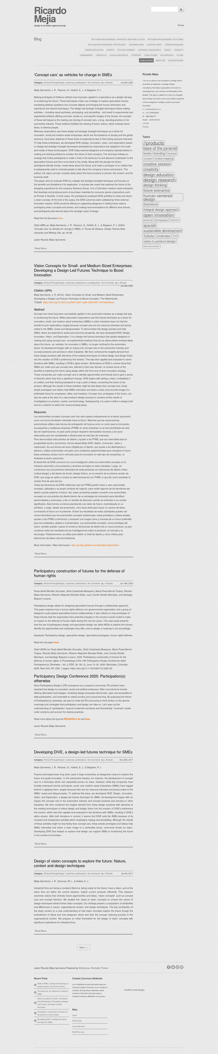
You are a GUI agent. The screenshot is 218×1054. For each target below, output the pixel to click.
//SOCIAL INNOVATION (118, 55)
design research (159, 179)
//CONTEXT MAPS (154, 44)
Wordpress (84, 968)
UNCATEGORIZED (175, 60)
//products (153, 142)
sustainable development (162, 230)
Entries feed (77, 1020)
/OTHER (180, 55)
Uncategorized (93, 282)
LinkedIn (146, 123)
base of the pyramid (160, 148)
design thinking (155, 185)
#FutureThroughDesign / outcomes (59, 82)
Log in (74, 1015)
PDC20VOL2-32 (72, 718)
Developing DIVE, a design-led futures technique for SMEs (83, 751)
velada (175, 236)
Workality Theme (99, 968)
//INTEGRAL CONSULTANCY (149, 50)
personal (147, 220)
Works (181, 25)
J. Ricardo (108, 82)
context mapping (164, 158)
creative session (157, 164)
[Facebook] (169, 966)
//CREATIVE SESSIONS (174, 44)
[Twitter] (173, 966)
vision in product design (159, 241)
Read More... (41, 248)
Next (83, 947)
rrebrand (156, 84)
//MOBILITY (178, 50)
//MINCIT (167, 50)
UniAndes (163, 236)
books (147, 153)
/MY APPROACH (166, 55)
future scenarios (156, 190)
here (56, 642)
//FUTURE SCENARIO (126, 50)
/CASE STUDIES (150, 55)
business (172, 153)
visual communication (151, 246)
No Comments (94, 82)
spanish (149, 225)
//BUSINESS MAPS (136, 44)
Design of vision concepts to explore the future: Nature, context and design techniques (80, 863)
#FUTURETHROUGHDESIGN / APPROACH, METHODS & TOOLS (118, 39)
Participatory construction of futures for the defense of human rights (79, 573)
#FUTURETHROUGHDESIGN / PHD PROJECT (107, 44)
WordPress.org (78, 1032)
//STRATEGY (136, 55)
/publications (80, 82)
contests (147, 158)
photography (161, 220)
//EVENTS (110, 50)
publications (174, 220)
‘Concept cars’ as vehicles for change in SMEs (73, 74)
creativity (150, 169)
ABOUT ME (160, 60)
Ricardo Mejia (50, 14)
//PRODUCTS (101, 55)
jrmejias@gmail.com (153, 109)
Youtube (146, 126)
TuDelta (148, 236)
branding (159, 153)
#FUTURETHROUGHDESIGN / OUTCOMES (165, 39)
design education (158, 174)
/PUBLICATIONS (146, 60)
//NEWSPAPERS (86, 55)
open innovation (158, 214)
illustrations (150, 204)
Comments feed (78, 1026)
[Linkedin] (182, 966)
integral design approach (161, 209)
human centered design (157, 197)
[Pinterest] (177, 966)
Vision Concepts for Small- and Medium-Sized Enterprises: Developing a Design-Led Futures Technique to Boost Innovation (83, 270)
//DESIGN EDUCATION (94, 50)
